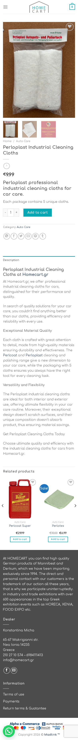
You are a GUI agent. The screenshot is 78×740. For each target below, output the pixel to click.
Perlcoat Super (20, 525)
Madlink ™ (52, 734)
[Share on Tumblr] (42, 236)
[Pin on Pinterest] (35, 236)
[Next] (68, 69)
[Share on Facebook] (14, 236)
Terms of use (13, 694)
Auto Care (23, 141)
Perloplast (34, 355)
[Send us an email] (14, 670)
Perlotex (58, 525)
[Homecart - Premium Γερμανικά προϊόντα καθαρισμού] (39, 7)
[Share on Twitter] (21, 236)
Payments (11, 701)
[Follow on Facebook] (6, 670)
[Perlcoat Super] (20, 498)
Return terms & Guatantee (24, 708)
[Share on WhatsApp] (6, 236)
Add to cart (37, 212)
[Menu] (5, 7)
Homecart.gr (35, 274)
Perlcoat (10, 355)
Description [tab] (11, 260)
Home (7, 141)
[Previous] (9, 69)
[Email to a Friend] (28, 236)
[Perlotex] (58, 498)
